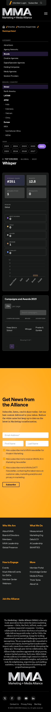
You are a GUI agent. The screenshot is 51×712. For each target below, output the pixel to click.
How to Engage (10, 562)
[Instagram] (19, 698)
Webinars (6, 583)
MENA (8, 135)
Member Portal (37, 567)
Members (7, 539)
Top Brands (10, 159)
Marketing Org (36, 535)
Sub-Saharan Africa (13, 130)
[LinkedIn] (33, 698)
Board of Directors (10, 535)
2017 (33, 151)
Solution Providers (11, 75)
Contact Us (14, 704)
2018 (24, 151)
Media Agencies (10, 71)
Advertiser (40, 318)
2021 (41, 146)
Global (6, 86)
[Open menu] (46, 13)
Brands (7, 53)
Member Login (19, 3)
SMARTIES (35, 547)
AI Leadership (36, 543)
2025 (6, 146)
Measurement (36, 531)
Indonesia (9, 108)
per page (16, 306)
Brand (27, 318)
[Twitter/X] (4, 698)
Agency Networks (11, 49)
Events (5, 567)
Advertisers (8, 45)
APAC (6, 100)
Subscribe (33, 3)
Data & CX (34, 539)
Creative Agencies (11, 58)
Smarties (11, 26)
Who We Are (9, 525)
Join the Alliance (10, 599)
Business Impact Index (27, 26)
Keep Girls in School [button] (12, 329)
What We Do (36, 525)
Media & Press (36, 576)
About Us (34, 584)
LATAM (7, 95)
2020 (6, 151)
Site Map (37, 704)
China (7, 117)
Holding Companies (12, 67)
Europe (7, 122)
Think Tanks (35, 580)
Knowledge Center (38, 571)
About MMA (8, 531)
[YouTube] (26, 698)
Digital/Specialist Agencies (14, 62)
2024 (15, 146)
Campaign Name (13, 318)
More (32, 562)
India (7, 104)
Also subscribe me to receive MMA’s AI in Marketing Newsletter (25, 460)
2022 (33, 146)
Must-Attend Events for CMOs (11, 573)
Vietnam (8, 113)
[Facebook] (12, 698)
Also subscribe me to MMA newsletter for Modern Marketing (25, 451)
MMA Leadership (10, 543)
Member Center (9, 579)
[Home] (3, 27)
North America (10, 91)
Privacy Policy (26, 704)
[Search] (41, 2)
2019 (15, 151)
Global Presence (10, 547)
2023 (24, 146)
